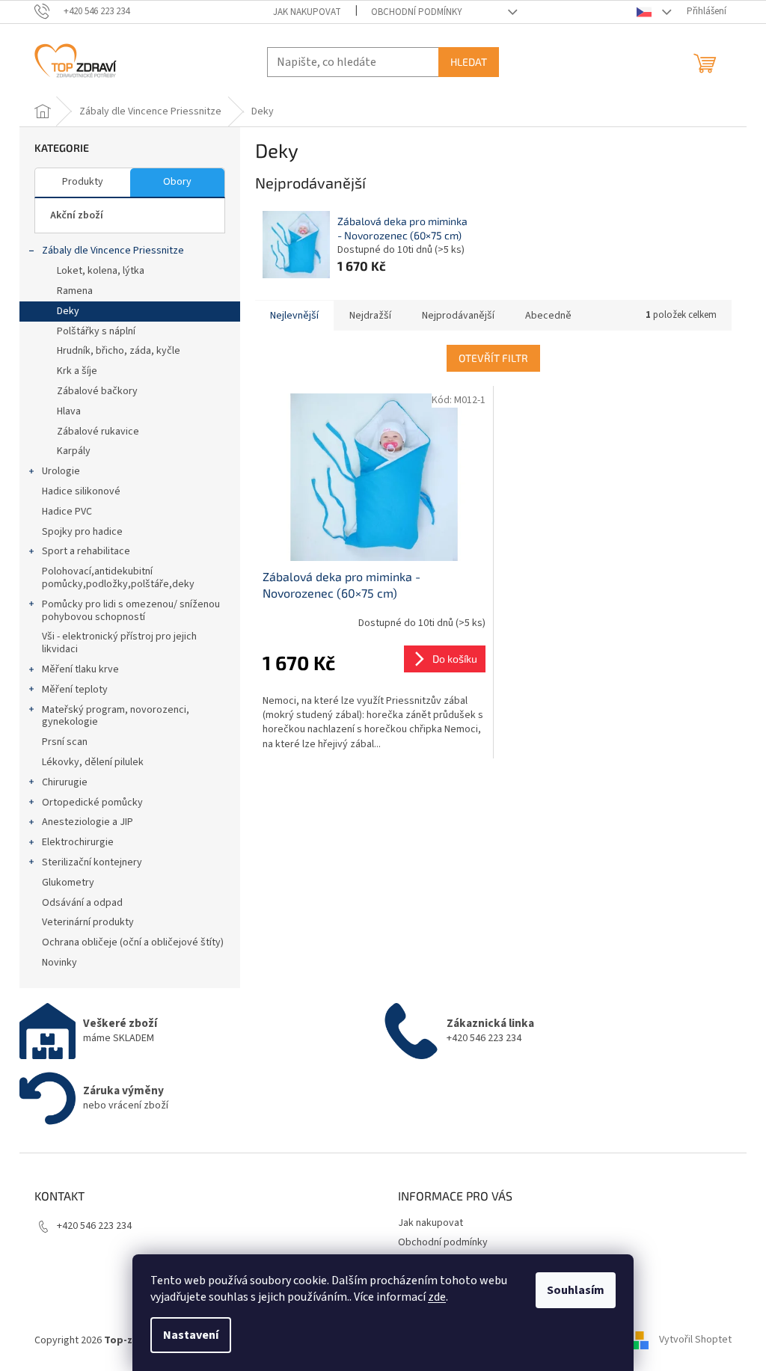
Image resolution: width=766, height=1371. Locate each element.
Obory (177, 181)
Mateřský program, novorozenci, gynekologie (115, 716)
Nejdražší (370, 315)
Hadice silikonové (81, 491)
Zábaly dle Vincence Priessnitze (113, 250)
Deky (68, 311)
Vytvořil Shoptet (695, 1340)
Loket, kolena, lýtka (100, 270)
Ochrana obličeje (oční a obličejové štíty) (133, 942)
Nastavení (190, 1335)
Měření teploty (75, 689)
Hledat (468, 61)
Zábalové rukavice (98, 431)
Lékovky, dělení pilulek (93, 762)
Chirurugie (65, 782)
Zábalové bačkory (97, 391)
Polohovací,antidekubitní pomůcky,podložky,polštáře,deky (118, 578)
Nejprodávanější (458, 315)
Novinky (59, 962)
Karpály (74, 451)
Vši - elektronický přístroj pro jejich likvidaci (119, 643)
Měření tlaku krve (80, 669)
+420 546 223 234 (94, 1225)
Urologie (61, 471)
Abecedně (548, 315)
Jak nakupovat (307, 12)
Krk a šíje (77, 371)
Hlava (69, 411)
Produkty (82, 181)
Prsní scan (65, 741)
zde (437, 1297)
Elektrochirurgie (78, 842)
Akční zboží (76, 215)
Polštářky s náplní (96, 331)
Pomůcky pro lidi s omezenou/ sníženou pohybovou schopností (131, 611)
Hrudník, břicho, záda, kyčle (118, 350)
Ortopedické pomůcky (92, 802)
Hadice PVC (67, 511)
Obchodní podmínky (416, 12)
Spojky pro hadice (82, 531)
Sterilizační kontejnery (92, 862)
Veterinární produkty (88, 922)
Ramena (75, 290)
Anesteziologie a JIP (87, 822)
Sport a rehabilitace (86, 551)
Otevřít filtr (493, 358)
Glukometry (68, 882)
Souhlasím (575, 1290)
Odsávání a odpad (82, 902)
